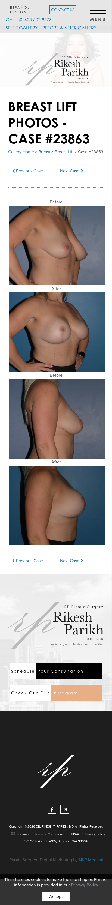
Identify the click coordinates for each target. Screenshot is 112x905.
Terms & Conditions (49, 834)
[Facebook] (52, 809)
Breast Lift (64, 152)
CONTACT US (62, 9)
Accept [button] (56, 896)
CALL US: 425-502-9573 (29, 19)
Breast (44, 152)
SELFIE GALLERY (22, 28)
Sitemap (23, 834)
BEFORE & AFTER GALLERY (69, 28)
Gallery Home (21, 152)
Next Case (70, 171)
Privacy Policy (95, 834)
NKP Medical (91, 860)
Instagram (44, 693)
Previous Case (29, 171)
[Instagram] (64, 809)
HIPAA (74, 834)
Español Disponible (23, 9)
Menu (98, 18)
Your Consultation (47, 671)
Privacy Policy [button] (84, 885)
